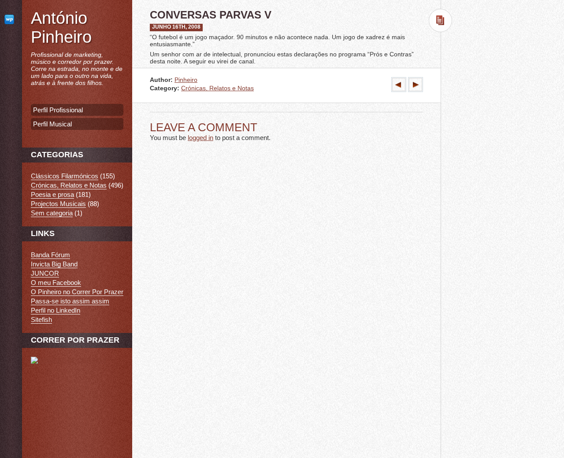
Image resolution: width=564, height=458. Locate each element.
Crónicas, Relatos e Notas (217, 88)
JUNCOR (45, 273)
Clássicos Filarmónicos (64, 176)
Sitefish (41, 319)
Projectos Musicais (58, 203)
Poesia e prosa (52, 194)
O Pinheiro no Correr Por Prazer (77, 291)
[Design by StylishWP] (11, 19)
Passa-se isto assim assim (70, 301)
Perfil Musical (52, 124)
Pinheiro (185, 80)
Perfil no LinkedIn (55, 310)
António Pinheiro (61, 27)
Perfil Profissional (58, 110)
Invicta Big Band (54, 264)
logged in (200, 137)
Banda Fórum (50, 255)
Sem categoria (52, 213)
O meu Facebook (56, 282)
